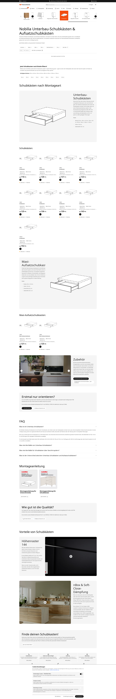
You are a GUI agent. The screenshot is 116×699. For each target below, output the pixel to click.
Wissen (93, 8)
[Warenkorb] (95, 5)
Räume (33, 8)
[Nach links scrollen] (32, 16)
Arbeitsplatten (41, 8)
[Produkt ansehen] (20, 180)
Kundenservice (85, 8)
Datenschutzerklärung (54, 670)
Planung (76, 8)
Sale (64, 8)
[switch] (81, 674)
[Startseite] (25, 4)
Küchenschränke (24, 8)
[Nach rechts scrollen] (95, 16)
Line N (58, 8)
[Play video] (45, 370)
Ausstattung (50, 8)
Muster (69, 8)
